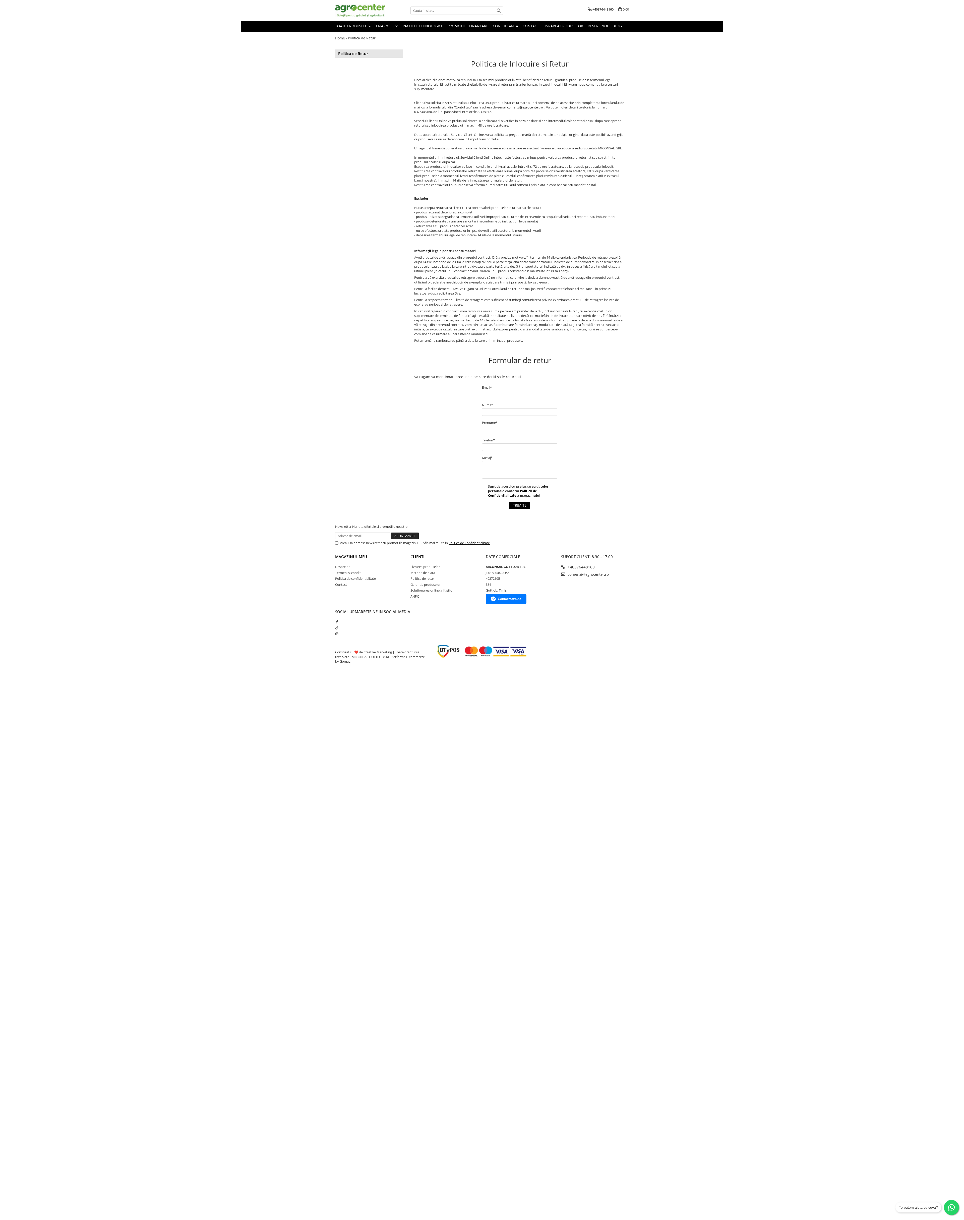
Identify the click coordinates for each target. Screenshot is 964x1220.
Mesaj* (487, 457)
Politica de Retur (362, 38)
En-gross (385, 26)
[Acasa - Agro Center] (360, 10)
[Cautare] (498, 11)
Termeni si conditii (348, 572)
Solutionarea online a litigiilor (432, 590)
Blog (617, 26)
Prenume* (490, 422)
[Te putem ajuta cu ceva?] (951, 1207)
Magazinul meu (351, 556)
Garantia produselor (425, 584)
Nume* (487, 405)
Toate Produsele (351, 26)
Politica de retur (422, 578)
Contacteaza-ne (509, 599)
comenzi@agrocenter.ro (525, 107)
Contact (531, 26)
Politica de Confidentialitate (469, 543)
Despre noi (598, 26)
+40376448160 (581, 566)
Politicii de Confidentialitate (512, 493)
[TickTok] (336, 627)
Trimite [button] (519, 505)
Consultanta (505, 26)
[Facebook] (336, 621)
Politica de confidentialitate (355, 578)
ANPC (414, 596)
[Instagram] (336, 633)
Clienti (417, 556)
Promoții (456, 26)
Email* (487, 387)
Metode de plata (422, 572)
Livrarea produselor (563, 26)
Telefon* (488, 440)
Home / (341, 38)
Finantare (478, 26)
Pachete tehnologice (423, 26)
